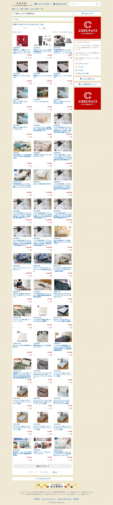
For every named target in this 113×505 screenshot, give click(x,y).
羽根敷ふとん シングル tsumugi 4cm (63, 76)
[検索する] (97, 4)
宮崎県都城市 (36, 450)
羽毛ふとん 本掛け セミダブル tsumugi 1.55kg (62, 102)
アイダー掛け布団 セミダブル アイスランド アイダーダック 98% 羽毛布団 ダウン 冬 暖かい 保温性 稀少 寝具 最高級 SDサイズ (63, 130)
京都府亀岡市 (57, 125)
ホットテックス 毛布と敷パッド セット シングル (22, 320)
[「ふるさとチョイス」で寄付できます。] (51, 57)
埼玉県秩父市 (36, 125)
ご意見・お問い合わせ (64, 499)
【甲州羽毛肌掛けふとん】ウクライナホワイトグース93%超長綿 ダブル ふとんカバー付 (62, 453)
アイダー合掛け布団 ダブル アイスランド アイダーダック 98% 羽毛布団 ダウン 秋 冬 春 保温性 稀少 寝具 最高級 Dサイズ (22, 243)
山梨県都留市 (57, 343)
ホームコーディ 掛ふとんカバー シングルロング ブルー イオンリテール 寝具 (63, 374)
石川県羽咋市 (36, 47)
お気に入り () (88, 13)
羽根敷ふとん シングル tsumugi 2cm (42, 76)
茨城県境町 (16, 152)
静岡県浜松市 (57, 47)
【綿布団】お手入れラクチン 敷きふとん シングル (42, 155)
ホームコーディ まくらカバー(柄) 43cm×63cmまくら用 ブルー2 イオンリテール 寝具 (62, 402)
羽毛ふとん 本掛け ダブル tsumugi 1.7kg (20, 102)
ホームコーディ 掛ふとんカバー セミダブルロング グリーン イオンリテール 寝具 (63, 427)
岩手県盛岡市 (16, 73)
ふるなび (80, 70)
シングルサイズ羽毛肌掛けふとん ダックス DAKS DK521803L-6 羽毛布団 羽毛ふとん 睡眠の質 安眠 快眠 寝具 (63, 348)
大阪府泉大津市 (17, 317)
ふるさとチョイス (83, 63)
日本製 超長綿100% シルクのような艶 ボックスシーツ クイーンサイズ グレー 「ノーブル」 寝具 (63, 51)
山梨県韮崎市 (57, 238)
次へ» (70, 32)
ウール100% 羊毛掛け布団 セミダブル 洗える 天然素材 (42, 320)
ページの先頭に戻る (41, 478)
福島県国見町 (16, 265)
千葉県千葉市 (36, 370)
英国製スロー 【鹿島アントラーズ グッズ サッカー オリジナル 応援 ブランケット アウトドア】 (22, 51)
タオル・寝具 (34, 9)
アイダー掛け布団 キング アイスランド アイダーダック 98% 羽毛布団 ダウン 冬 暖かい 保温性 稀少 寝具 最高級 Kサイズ (42, 243)
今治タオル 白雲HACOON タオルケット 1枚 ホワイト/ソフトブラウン (22, 295)
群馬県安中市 (36, 181)
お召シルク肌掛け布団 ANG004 (42, 184)
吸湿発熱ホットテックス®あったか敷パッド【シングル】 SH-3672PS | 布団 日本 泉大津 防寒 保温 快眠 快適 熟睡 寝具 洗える (22, 375)
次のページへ (41, 466)
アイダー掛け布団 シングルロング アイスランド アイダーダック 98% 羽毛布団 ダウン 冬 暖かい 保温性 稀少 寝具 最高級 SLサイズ (63, 187)
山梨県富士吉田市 (17, 181)
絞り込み (17, 32)
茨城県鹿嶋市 (16, 47)
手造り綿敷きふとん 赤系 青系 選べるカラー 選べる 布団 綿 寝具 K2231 (22, 156)
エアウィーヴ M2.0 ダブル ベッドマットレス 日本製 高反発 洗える (42, 269)
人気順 (42, 24)
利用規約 (37, 499)
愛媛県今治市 (57, 265)
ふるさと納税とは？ (88, 79)
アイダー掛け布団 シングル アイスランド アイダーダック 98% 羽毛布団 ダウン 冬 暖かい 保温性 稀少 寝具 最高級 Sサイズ (22, 215)
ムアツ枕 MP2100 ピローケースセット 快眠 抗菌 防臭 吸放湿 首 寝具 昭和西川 (42, 295)
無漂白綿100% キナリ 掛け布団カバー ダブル (42, 346)
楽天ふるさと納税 (83, 73)
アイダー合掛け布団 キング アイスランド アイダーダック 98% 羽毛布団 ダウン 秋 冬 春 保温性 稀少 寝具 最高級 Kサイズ (42, 215)
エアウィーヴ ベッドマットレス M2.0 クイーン (22, 268)
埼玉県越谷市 (36, 291)
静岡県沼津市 (16, 450)
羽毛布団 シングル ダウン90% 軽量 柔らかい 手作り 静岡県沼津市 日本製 (22, 453)
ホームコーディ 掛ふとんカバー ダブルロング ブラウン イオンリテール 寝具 (42, 427)
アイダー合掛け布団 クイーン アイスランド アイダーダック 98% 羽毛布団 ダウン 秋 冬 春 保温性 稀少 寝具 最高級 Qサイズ (63, 215)
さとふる (80, 66)
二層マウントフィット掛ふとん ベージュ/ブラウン (42, 452)
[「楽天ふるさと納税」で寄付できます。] (31, 57)
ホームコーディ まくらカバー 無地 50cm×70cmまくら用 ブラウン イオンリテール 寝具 (42, 402)
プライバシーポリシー (48, 499)
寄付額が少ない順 (23, 24)
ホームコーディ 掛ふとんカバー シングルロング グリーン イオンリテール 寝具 (22, 402)
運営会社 (76, 499)
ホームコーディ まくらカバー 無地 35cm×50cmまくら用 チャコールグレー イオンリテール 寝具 (42, 375)
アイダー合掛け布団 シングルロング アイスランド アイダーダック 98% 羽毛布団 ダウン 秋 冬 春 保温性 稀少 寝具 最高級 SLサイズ (63, 158)
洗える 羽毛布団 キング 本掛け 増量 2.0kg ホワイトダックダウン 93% (62, 242)
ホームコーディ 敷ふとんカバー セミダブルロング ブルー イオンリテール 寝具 (22, 427)
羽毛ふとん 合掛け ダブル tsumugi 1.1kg (20, 128)
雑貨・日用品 (24, 9)
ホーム (16, 9)
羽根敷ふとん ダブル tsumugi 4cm (21, 76)
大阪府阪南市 (36, 343)
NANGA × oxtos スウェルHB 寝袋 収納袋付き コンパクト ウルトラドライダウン (42, 51)
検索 (44, 28)
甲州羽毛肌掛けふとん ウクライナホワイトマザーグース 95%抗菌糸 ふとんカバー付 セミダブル (22, 185)
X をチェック (88, 84)
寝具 (42, 9)
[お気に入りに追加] (15, 57)
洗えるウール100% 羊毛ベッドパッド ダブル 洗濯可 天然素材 (62, 320)
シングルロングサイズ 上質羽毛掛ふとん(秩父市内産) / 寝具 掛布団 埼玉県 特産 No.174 (42, 129)
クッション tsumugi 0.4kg (40, 101)
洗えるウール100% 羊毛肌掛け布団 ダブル (22, 346)
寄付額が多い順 (34, 24)
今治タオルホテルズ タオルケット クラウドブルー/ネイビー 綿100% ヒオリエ (62, 295)
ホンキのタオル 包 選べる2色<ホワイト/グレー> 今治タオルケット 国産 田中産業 (63, 269)
